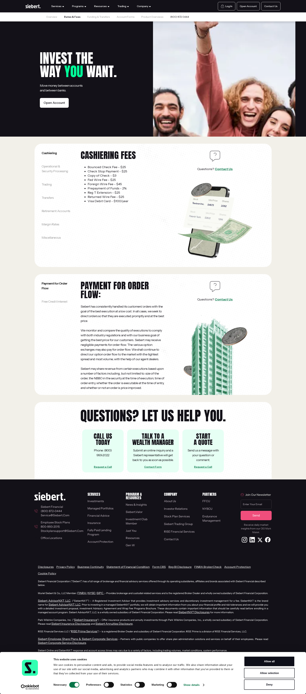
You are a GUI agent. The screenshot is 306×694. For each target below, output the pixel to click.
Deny (269, 684)
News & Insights (136, 504)
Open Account (54, 103)
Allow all (269, 661)
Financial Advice (98, 515)
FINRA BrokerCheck (208, 567)
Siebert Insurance (85, 620)
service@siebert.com (55, 515)
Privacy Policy (65, 567)
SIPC (100, 593)
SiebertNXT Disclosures (194, 612)
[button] (58, 6)
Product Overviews (152, 16)
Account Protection (100, 541)
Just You (131, 530)
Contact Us (224, 169)
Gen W (130, 545)
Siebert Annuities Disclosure (114, 623)
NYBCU (207, 508)
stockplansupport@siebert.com (62, 531)
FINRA (82, 593)
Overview (51, 16)
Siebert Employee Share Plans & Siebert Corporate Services (78, 639)
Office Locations (51, 538)
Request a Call (103, 466)
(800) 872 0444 (179, 16)
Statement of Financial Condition (128, 567)
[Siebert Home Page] (33, 6)
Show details (191, 684)
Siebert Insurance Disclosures (70, 623)
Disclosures (46, 567)
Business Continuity (90, 567)
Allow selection (269, 673)
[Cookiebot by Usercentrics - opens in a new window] (30, 687)
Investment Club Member (137, 521)
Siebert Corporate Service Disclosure (62, 643)
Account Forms (125, 16)
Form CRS (159, 567)
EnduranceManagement (211, 518)
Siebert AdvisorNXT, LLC (54, 600)
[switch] (109, 685)
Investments (95, 501)
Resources (133, 538)
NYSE (92, 593)
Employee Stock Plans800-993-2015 (55, 524)
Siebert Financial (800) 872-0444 (52, 509)
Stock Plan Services (177, 516)
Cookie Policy (47, 573)
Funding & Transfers (98, 16)
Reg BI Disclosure (180, 567)
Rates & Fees (72, 16)
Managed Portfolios (100, 508)
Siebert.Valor (134, 512)
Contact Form (153, 466)
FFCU (206, 501)
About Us (170, 501)
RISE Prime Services (84, 631)
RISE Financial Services (179, 531)
